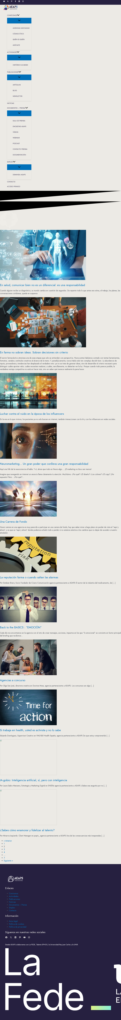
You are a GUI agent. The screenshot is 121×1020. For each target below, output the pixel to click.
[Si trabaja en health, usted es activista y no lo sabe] (28, 724)
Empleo (12, 907)
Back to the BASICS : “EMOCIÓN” (21, 627)
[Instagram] (23, 1)
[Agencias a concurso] (28, 674)
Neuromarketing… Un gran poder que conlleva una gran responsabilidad (44, 464)
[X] (8, 1)
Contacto (12, 910)
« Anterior (8, 840)
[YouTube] (4, 1)
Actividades (13, 896)
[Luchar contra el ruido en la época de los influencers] (28, 408)
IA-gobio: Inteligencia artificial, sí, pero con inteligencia (33, 780)
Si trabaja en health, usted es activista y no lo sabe (30, 730)
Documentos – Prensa (18, 905)
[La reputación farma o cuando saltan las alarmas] (28, 571)
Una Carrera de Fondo (13, 522)
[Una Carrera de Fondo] (28, 516)
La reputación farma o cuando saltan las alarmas (29, 577)
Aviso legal (13, 921)
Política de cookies (16, 924)
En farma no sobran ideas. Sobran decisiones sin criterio (34, 352)
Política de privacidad (17, 927)
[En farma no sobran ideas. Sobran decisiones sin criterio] (43, 346)
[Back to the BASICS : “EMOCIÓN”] (28, 621)
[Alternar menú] (19, 20)
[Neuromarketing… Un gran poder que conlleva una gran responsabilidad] (28, 458)
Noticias (12, 902)
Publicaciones (14, 899)
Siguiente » (8, 860)
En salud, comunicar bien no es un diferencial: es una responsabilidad (42, 285)
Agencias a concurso (12, 680)
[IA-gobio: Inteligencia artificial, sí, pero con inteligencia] (28, 774)
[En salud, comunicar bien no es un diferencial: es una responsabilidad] (43, 279)
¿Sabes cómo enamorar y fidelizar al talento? (27, 830)
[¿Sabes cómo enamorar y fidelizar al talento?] (28, 824)
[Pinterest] (11, 1)
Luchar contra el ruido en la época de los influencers (32, 414)
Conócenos (13, 893)
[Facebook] (15, 1)
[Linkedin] (19, 1)
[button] (18, 15)
